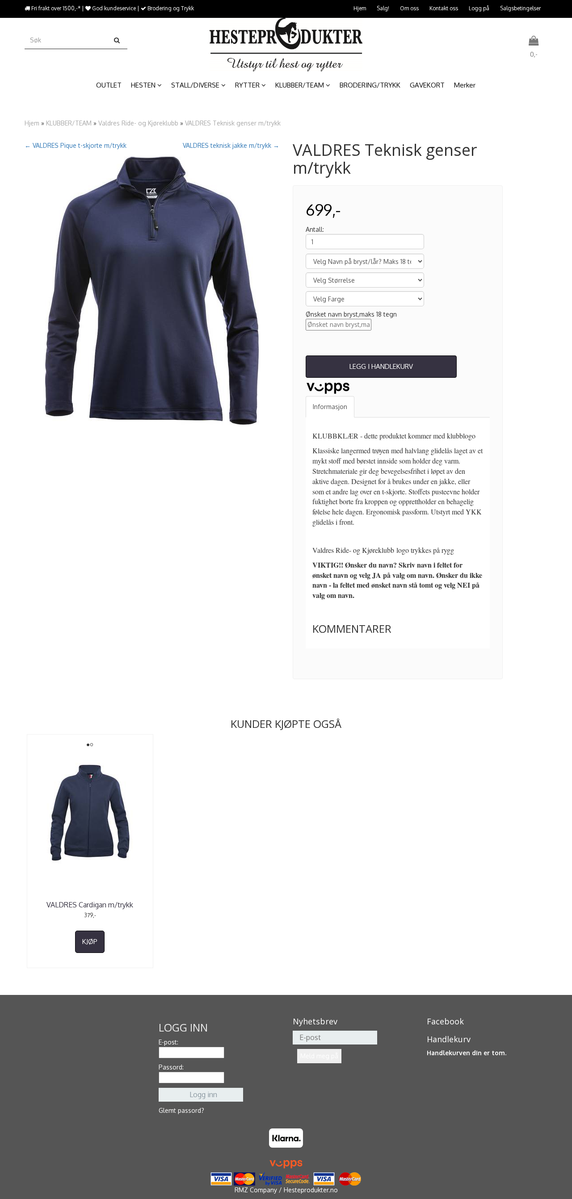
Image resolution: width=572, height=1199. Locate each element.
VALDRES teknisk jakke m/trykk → (231, 145)
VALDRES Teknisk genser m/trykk (233, 123)
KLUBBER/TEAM (69, 123)
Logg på (479, 8)
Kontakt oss (443, 8)
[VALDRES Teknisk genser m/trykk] (152, 291)
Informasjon (330, 406)
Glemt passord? (181, 1110)
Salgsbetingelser (520, 8)
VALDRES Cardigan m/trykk (89, 904)
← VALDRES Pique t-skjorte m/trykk (75, 145)
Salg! (383, 8)
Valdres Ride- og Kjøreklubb (138, 123)
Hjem (359, 8)
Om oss (409, 8)
